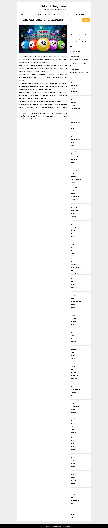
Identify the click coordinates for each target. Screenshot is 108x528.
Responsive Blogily (60, 526)
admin (50, 23)
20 (79, 39)
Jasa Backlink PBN (84, 14)
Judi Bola (74, 14)
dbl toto (31, 54)
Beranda (22, 14)
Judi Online (29, 14)
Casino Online (47, 14)
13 (79, 36)
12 (77, 36)
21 (82, 39)
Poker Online (56, 14)
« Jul (71, 46)
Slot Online (38, 14)
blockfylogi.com (54, 6)
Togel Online (66, 14)
